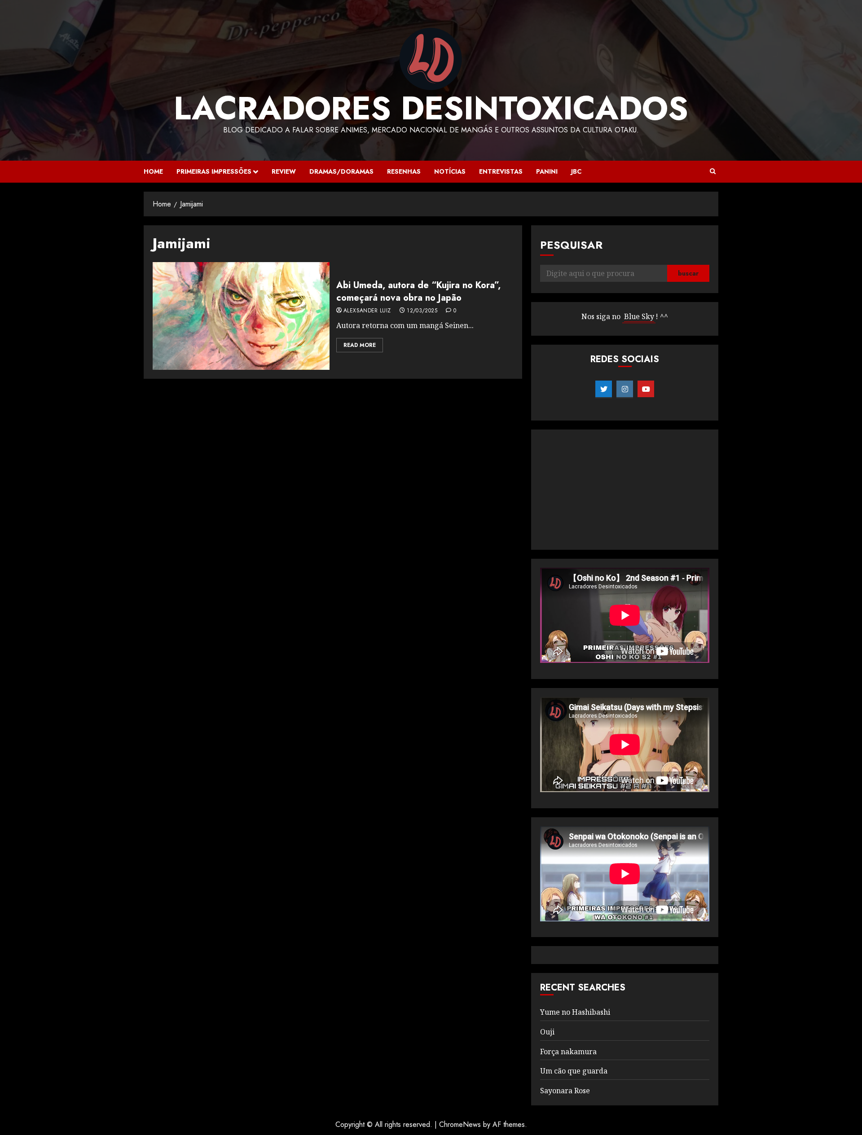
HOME (153, 171)
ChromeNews (460, 1124)
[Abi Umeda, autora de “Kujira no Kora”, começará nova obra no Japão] (241, 316)
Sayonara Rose (565, 1091)
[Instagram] (624, 389)
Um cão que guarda (573, 1071)
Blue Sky (639, 316)
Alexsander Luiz (367, 311)
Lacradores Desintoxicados (431, 108)
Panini (547, 171)
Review (284, 171)
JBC (576, 171)
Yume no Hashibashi (575, 1012)
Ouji (547, 1032)
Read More (359, 345)
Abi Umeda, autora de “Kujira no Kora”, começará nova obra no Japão (418, 291)
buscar (688, 273)
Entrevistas (501, 171)
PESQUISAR (571, 245)
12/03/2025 (422, 311)
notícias (450, 171)
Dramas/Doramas (341, 171)
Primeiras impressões (213, 171)
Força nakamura (568, 1051)
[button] (712, 171)
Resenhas (404, 171)
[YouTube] (646, 389)
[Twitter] (603, 389)
